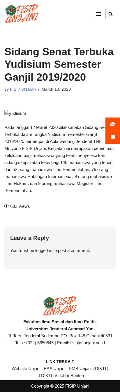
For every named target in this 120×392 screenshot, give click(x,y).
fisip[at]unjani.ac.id (87, 342)
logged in (43, 250)
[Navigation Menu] (98, 14)
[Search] (110, 14)
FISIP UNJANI (23, 89)
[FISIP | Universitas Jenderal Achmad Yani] (21, 14)
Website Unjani (26, 368)
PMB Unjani (80, 368)
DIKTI (100, 368)
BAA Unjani (54, 368)
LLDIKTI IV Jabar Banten (60, 375)
